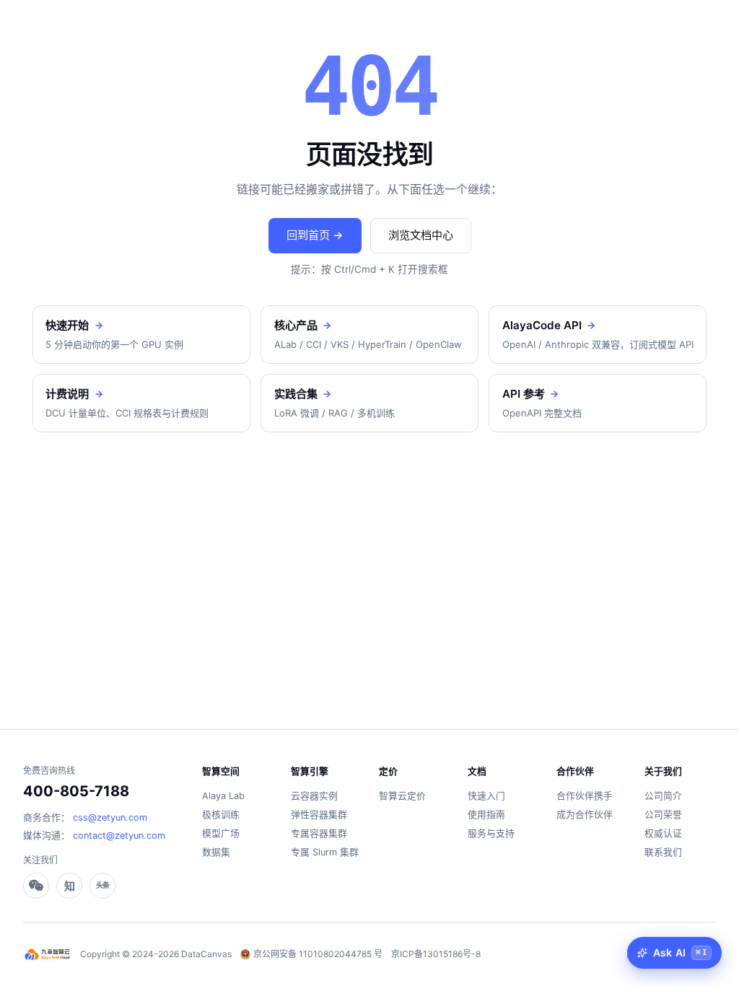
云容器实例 (314, 795)
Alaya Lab (223, 795)
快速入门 (486, 795)
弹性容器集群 (319, 814)
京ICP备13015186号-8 (436, 953)
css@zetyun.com (110, 817)
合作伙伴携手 (584, 795)
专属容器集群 (319, 833)
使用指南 (486, 814)
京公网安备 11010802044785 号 (317, 953)
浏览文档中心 (420, 235)
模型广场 (221, 833)
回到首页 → (315, 235)
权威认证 (663, 833)
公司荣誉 (663, 814)
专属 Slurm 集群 (325, 852)
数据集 (216, 852)
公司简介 (663, 795)
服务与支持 (491, 833)
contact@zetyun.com (119, 835)
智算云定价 (402, 795)
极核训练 (221, 814)
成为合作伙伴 (584, 814)
